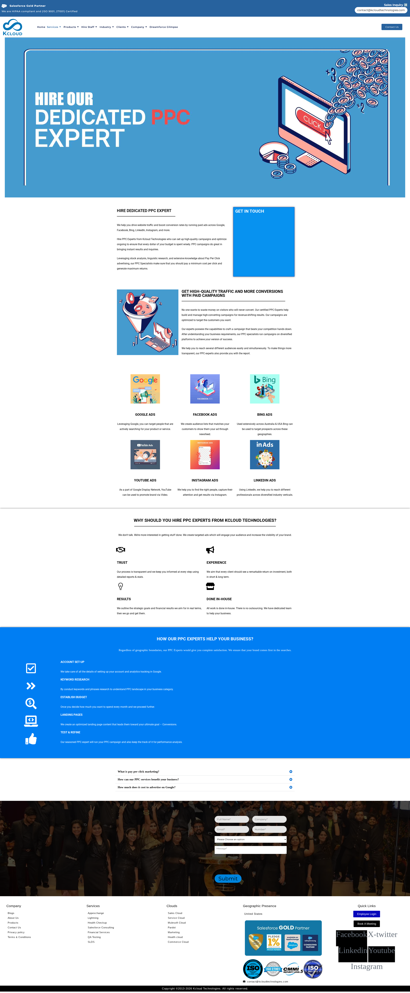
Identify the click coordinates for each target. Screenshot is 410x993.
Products (70, 26)
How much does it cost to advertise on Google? (147, 787)
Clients (121, 26)
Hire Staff (87, 26)
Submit (228, 878)
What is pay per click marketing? (138, 771)
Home (41, 26)
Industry (105, 26)
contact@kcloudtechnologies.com (381, 10)
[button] (205, 772)
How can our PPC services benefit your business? (148, 779)
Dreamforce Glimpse (164, 26)
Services (52, 26)
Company (137, 26)
